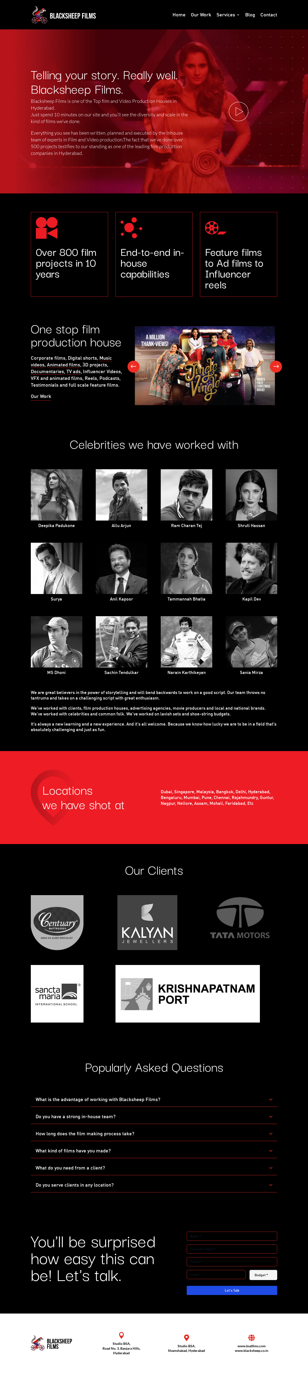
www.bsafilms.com (251, 1346)
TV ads (73, 371)
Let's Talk (232, 1290)
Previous (137, 366)
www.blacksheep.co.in (251, 1350)
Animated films (63, 365)
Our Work (41, 396)
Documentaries (47, 371)
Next (272, 366)
